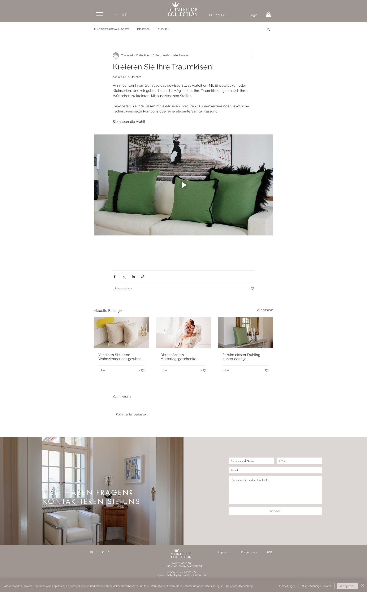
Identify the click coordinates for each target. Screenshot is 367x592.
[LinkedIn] (108, 552)
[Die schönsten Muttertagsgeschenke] (183, 332)
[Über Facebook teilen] (114, 276)
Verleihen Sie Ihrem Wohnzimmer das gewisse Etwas (119, 357)
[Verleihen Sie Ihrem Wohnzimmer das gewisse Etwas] (121, 332)
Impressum (225, 552)
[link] (268, 14)
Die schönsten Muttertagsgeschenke (178, 357)
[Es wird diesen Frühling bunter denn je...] (245, 332)
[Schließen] (362, 586)
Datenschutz (249, 552)
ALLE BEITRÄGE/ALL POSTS (112, 29)
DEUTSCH (143, 29)
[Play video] (183, 184)
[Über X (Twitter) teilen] (124, 276)
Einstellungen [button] (287, 586)
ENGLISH (163, 29)
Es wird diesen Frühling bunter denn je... (241, 357)
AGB (269, 552)
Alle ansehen (265, 309)
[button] (99, 14)
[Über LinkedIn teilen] (133, 276)
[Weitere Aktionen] (252, 55)
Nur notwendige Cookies (316, 586)
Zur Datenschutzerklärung (237, 586)
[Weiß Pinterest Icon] (102, 552)
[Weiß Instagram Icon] (91, 552)
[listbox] (219, 15)
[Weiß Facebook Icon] (97, 552)
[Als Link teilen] (143, 276)
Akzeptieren (347, 586)
